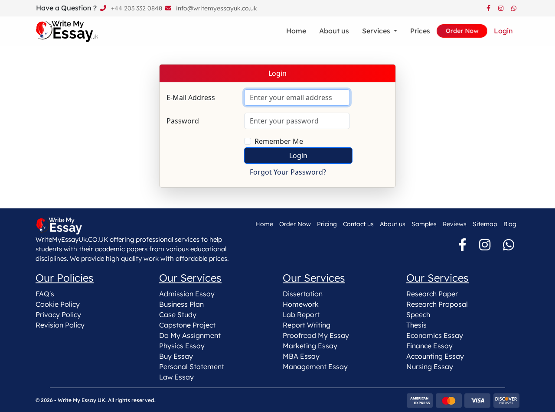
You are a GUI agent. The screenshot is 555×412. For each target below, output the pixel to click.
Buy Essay (176, 356)
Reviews (455, 224)
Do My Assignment (190, 335)
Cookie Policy (58, 304)
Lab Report (301, 314)
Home (296, 30)
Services (377, 30)
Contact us (358, 224)
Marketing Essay (310, 345)
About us (334, 30)
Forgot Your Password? (288, 172)
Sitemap (485, 224)
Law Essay (176, 377)
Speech (418, 314)
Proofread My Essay (316, 335)
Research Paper (432, 293)
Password (182, 121)
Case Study (177, 314)
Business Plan (181, 304)
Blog (509, 224)
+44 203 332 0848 (136, 8)
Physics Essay (182, 345)
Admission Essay (187, 293)
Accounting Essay (435, 356)
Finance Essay (429, 345)
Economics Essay (434, 335)
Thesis (416, 325)
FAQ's (45, 293)
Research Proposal (437, 304)
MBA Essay (301, 356)
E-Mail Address (190, 97)
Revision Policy (60, 325)
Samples (424, 224)
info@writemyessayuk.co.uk (216, 8)
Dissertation (303, 293)
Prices (420, 30)
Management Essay (315, 366)
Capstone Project (187, 325)
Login (503, 30)
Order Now (295, 224)
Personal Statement (191, 366)
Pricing (327, 224)
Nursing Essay (429, 366)
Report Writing (306, 325)
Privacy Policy (58, 314)
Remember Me (279, 141)
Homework (301, 304)
